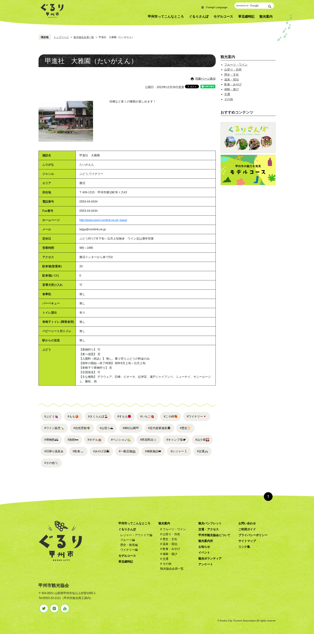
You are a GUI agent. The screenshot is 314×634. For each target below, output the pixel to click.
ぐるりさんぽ (199, 16)
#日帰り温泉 (53, 451)
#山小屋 (202, 439)
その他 (228, 99)
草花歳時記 (246, 16)
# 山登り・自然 (170, 534)
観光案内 (266, 16)
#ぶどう (51, 416)
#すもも (122, 416)
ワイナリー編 (129, 549)
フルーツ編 (127, 540)
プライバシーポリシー (252, 535)
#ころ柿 (169, 416)
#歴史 (185, 428)
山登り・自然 (233, 69)
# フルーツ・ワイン (173, 529)
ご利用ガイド (247, 529)
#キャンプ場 (176, 439)
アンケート (205, 564)
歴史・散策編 (129, 544)
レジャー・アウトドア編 (136, 535)
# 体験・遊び (168, 553)
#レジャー (179, 451)
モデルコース (223, 16)
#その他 (51, 462)
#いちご (147, 416)
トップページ (61, 37)
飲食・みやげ (233, 84)
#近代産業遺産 (159, 428)
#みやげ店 (101, 451)
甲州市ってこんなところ (166, 16)
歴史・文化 (231, 74)
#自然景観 (81, 428)
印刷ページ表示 (205, 78)
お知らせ (204, 546)
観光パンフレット (210, 523)
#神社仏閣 (131, 428)
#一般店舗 (127, 451)
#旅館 (73, 439)
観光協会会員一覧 (84, 37)
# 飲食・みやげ (170, 548)
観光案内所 (205, 540)
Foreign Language (216, 7)
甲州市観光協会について (214, 535)
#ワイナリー (197, 416)
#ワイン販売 (54, 428)
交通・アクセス (208, 529)
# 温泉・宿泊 (168, 544)
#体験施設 (153, 451)
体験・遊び (231, 89)
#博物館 (51, 439)
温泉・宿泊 (231, 79)
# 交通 (164, 558)
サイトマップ (247, 540)
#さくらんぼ (98, 416)
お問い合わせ (247, 523)
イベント (204, 552)
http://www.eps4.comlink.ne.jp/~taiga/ (103, 220)
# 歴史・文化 (168, 539)
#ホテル (95, 439)
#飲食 (78, 451)
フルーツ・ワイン (235, 64)
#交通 (202, 451)
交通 (227, 94)
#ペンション (121, 439)
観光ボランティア (210, 558)
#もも (73, 416)
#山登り (106, 428)
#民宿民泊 (148, 439)
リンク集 (244, 546)
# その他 (165, 563)
